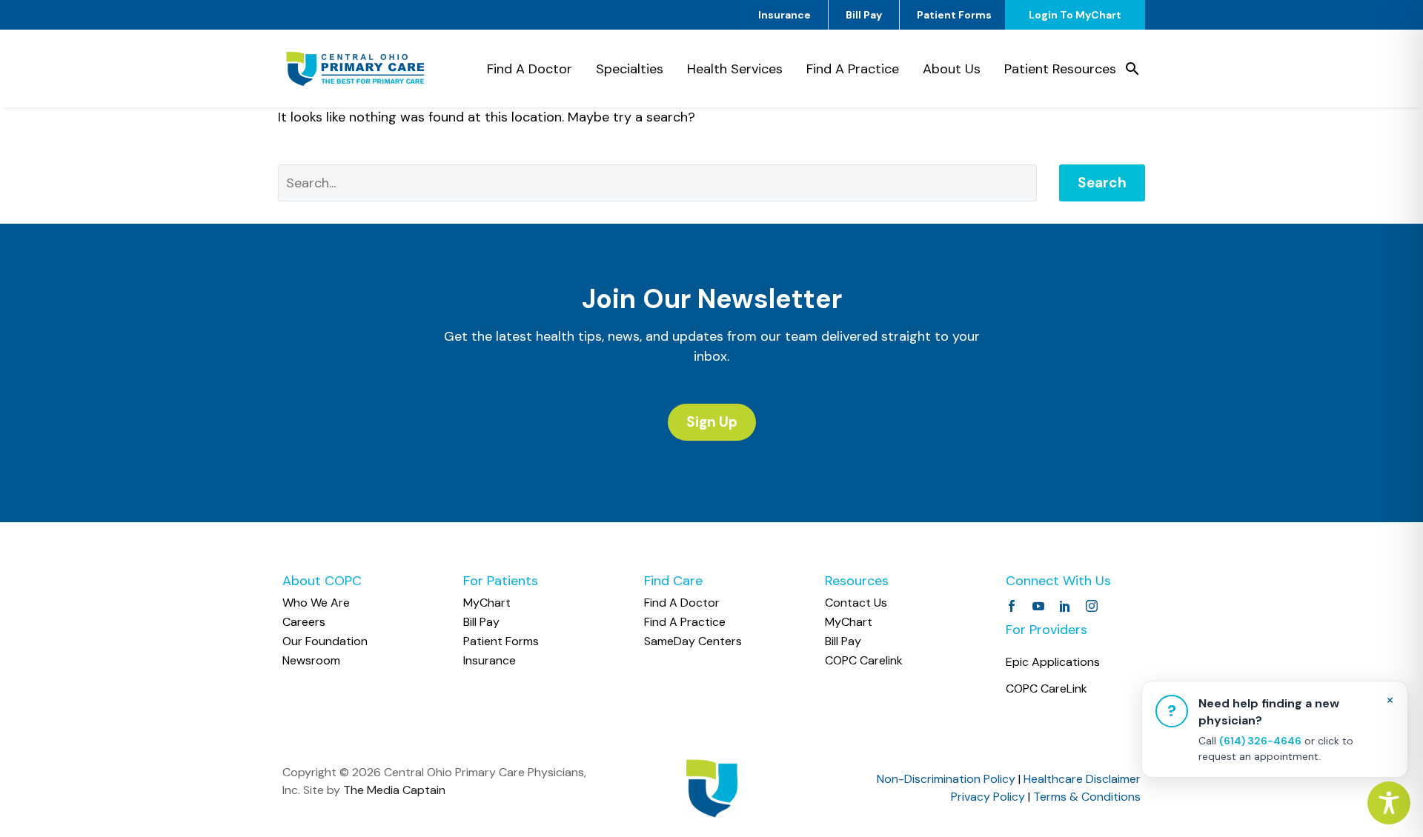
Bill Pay (864, 14)
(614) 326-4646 (1260, 740)
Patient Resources (1060, 69)
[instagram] (1092, 606)
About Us (952, 69)
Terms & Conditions (1087, 796)
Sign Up (711, 422)
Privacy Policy (988, 796)
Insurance (784, 14)
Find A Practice (852, 69)
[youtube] (1038, 606)
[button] (1132, 69)
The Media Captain (394, 790)
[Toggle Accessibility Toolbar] (1389, 803)
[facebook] (1012, 606)
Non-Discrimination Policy (946, 779)
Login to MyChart (1075, 14)
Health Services (735, 69)
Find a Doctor (529, 69)
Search (1102, 182)
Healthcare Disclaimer (1082, 779)
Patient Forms (954, 14)
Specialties (629, 69)
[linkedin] (1065, 606)
